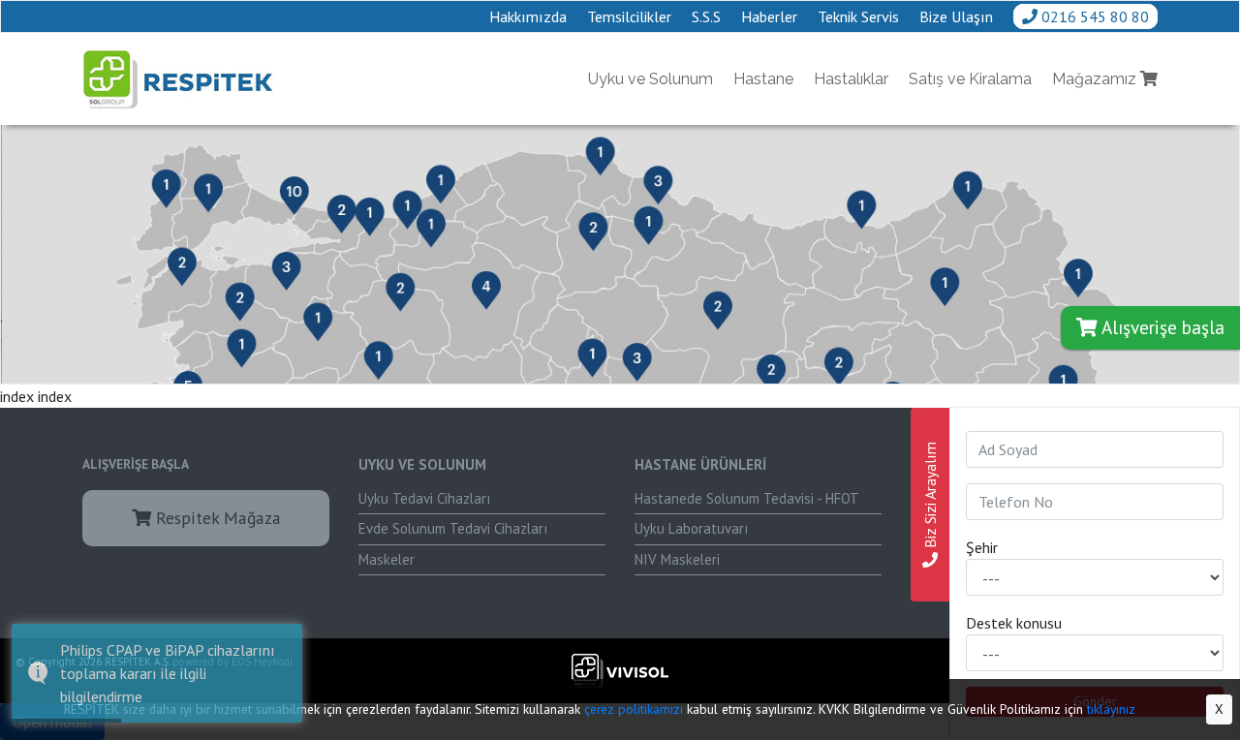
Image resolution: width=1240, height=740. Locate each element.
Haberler (769, 16)
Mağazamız (1096, 79)
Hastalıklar (851, 79)
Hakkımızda (528, 16)
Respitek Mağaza (216, 518)
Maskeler (386, 559)
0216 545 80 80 (1093, 16)
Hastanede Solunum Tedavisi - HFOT (747, 498)
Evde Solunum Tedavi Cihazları (452, 528)
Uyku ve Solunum (650, 79)
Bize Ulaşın (956, 16)
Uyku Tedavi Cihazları (424, 498)
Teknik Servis (858, 16)
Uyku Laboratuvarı (691, 528)
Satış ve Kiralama (970, 79)
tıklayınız (1111, 709)
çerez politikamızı (633, 709)
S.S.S (706, 16)
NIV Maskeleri (677, 559)
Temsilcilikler (629, 16)
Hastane (763, 79)
